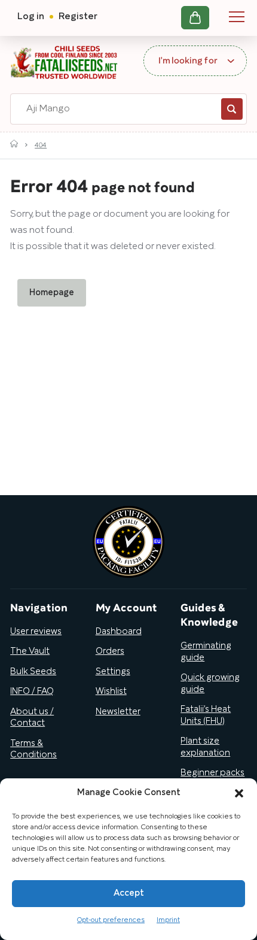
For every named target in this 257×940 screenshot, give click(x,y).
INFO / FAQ (32, 691)
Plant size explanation (205, 747)
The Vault (30, 651)
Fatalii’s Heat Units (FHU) (205, 715)
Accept (129, 893)
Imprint (168, 919)
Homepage (51, 292)
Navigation (237, 17)
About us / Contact (32, 717)
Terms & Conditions (33, 749)
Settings (113, 671)
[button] (239, 793)
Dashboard (119, 631)
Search (232, 109)
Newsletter (118, 711)
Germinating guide (205, 652)
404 (41, 145)
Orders (110, 651)
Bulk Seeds (33, 671)
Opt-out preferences (111, 919)
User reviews (36, 631)
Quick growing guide (210, 683)
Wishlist (111, 691)
